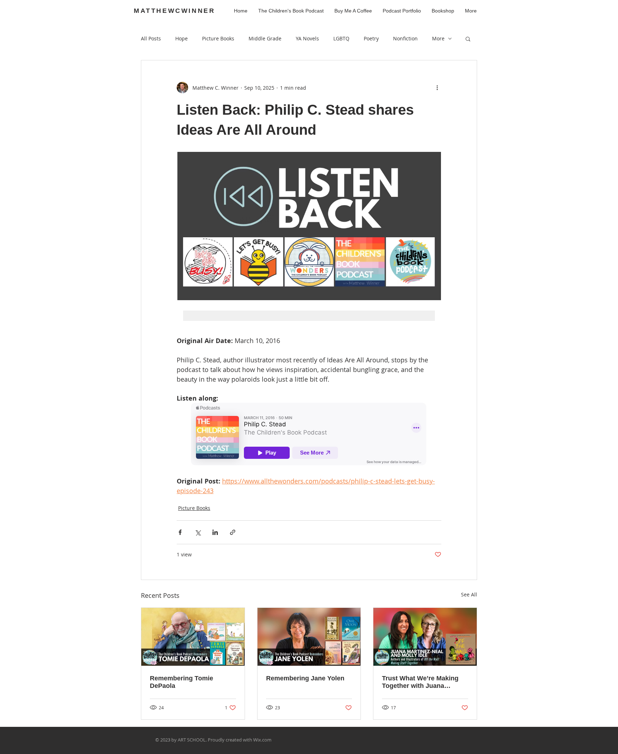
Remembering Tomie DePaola (181, 682)
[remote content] (309, 435)
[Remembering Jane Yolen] (309, 637)
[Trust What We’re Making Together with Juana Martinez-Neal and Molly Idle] (425, 637)
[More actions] (437, 87)
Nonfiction (405, 38)
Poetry (371, 38)
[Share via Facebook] (180, 532)
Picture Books (218, 38)
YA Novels (307, 38)
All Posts (151, 38)
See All (469, 594)
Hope (181, 38)
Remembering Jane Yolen (305, 678)
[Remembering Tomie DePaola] (193, 637)
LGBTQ (341, 38)
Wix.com (262, 739)
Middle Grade (265, 38)
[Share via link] (232, 532)
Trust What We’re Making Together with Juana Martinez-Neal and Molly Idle (420, 682)
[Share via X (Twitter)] (197, 532)
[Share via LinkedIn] (215, 532)
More (438, 38)
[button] (468, 38)
